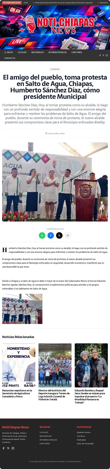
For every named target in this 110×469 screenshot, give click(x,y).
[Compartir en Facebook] (50, 235)
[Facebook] (100, 55)
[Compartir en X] (59, 235)
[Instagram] (107, 55)
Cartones (77, 52)
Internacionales (58, 52)
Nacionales (37, 52)
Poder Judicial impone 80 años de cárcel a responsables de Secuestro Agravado (53, 3)
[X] (103, 55)
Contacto (9, 58)
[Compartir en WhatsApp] (42, 235)
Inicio (10, 52)
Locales (22, 52)
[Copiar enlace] (68, 235)
